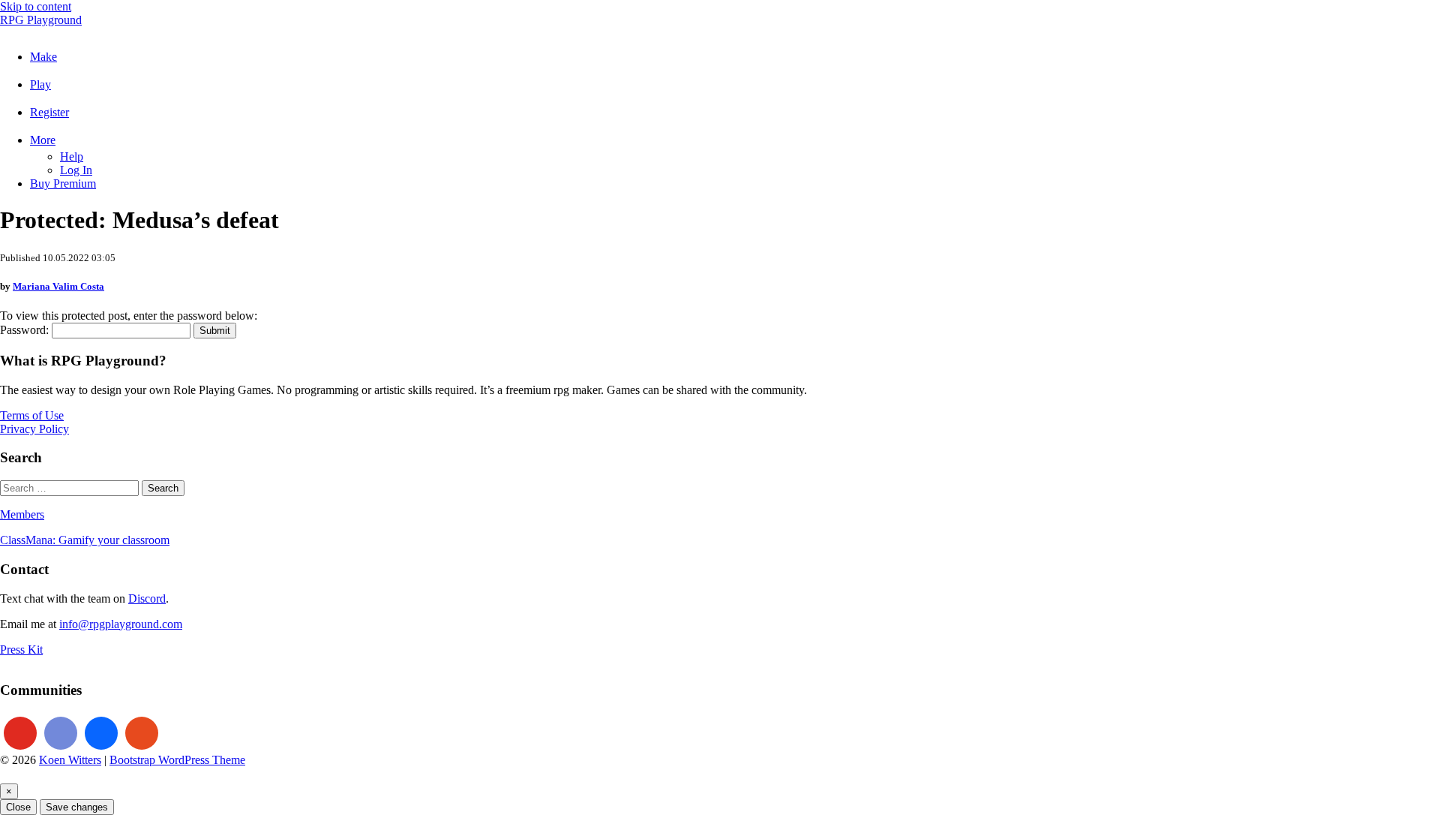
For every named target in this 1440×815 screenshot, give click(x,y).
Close (18, 807)
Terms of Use (32, 415)
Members (22, 514)
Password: (26, 329)
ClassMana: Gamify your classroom (85, 540)
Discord (147, 598)
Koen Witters (70, 759)
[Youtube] (20, 733)
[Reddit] (142, 733)
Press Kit (21, 649)
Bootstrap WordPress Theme (177, 759)
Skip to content (35, 6)
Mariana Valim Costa (58, 286)
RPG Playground (41, 20)
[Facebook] (101, 733)
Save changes (77, 807)
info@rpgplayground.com (120, 624)
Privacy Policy (34, 429)
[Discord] (60, 733)
